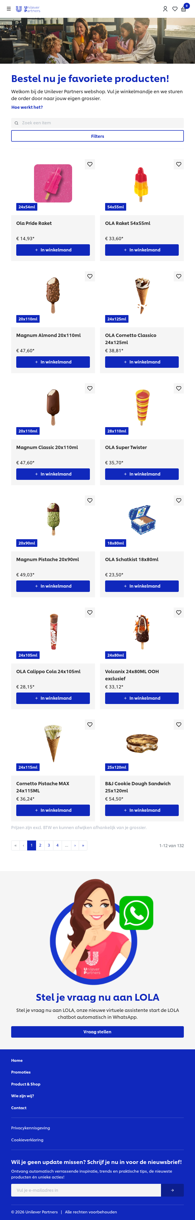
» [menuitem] (83, 845)
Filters (97, 136)
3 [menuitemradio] (49, 845)
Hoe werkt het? (27, 107)
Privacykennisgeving (30, 1127)
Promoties (21, 1072)
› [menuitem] (75, 845)
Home (17, 1060)
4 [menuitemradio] (57, 845)
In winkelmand (56, 249)
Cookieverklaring (27, 1139)
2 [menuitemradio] (40, 845)
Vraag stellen (97, 1031)
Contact (18, 1107)
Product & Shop (25, 1084)
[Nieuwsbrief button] (172, 1190)
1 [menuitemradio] (31, 845)
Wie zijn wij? (22, 1095)
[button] (165, 9)
